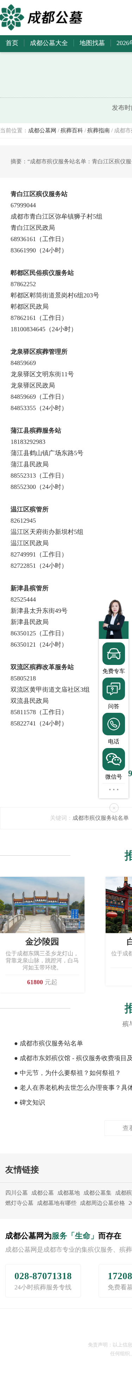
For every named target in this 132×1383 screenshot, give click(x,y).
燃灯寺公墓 (19, 1203)
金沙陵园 (42, 941)
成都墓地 (68, 1193)
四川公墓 (16, 1193)
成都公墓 (42, 1193)
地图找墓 (92, 42)
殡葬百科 (72, 130)
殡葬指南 (98, 130)
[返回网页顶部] (113, 789)
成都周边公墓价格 (102, 1203)
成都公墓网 (42, 130)
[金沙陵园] (42, 904)
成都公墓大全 (49, 42)
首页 (12, 42)
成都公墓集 (97, 1193)
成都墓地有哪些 (56, 1203)
